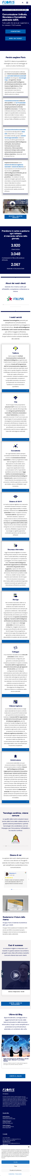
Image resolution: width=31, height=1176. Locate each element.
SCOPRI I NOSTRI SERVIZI (15, 216)
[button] (28, 1147)
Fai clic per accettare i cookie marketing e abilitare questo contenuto (15, 206)
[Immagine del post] (16, 975)
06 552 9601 (7, 1137)
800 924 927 (12, 1140)
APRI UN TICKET (15, 38)
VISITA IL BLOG (15, 1076)
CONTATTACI (15, 31)
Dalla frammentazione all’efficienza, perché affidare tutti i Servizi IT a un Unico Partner (15, 1060)
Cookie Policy (12, 1174)
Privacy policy (18, 1174)
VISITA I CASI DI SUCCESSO (15, 1003)
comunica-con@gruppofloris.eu (13, 1139)
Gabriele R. (12, 873)
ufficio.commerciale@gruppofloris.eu (11, 1143)
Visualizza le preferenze (15, 1170)
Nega (15, 1166)
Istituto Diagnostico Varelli (16, 991)
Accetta (15, 1162)
